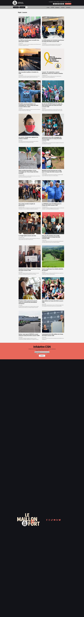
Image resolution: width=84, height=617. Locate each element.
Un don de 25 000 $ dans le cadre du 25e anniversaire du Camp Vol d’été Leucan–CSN (52, 105)
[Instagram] (55, 4)
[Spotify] (60, 4)
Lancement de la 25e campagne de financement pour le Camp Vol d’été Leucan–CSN (52, 139)
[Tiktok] (57, 4)
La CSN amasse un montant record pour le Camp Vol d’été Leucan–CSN (53, 40)
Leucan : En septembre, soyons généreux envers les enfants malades (52, 72)
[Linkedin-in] (63, 4)
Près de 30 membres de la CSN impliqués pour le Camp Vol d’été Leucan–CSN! (51, 237)
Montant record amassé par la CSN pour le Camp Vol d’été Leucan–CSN (52, 171)
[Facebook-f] (53, 4)
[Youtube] (58, 4)
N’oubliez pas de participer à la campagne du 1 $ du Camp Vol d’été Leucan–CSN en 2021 (28, 105)
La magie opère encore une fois (27, 235)
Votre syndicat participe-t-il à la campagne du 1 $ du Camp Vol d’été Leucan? (28, 172)
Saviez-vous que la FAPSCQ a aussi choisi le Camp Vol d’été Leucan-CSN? (29, 334)
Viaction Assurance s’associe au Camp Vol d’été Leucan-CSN (29, 269)
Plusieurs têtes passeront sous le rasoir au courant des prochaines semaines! (28, 302)
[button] (27, 7)
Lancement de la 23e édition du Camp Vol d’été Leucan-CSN (52, 334)
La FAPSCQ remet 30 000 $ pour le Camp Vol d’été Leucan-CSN (51, 204)
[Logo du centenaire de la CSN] (15, 3)
